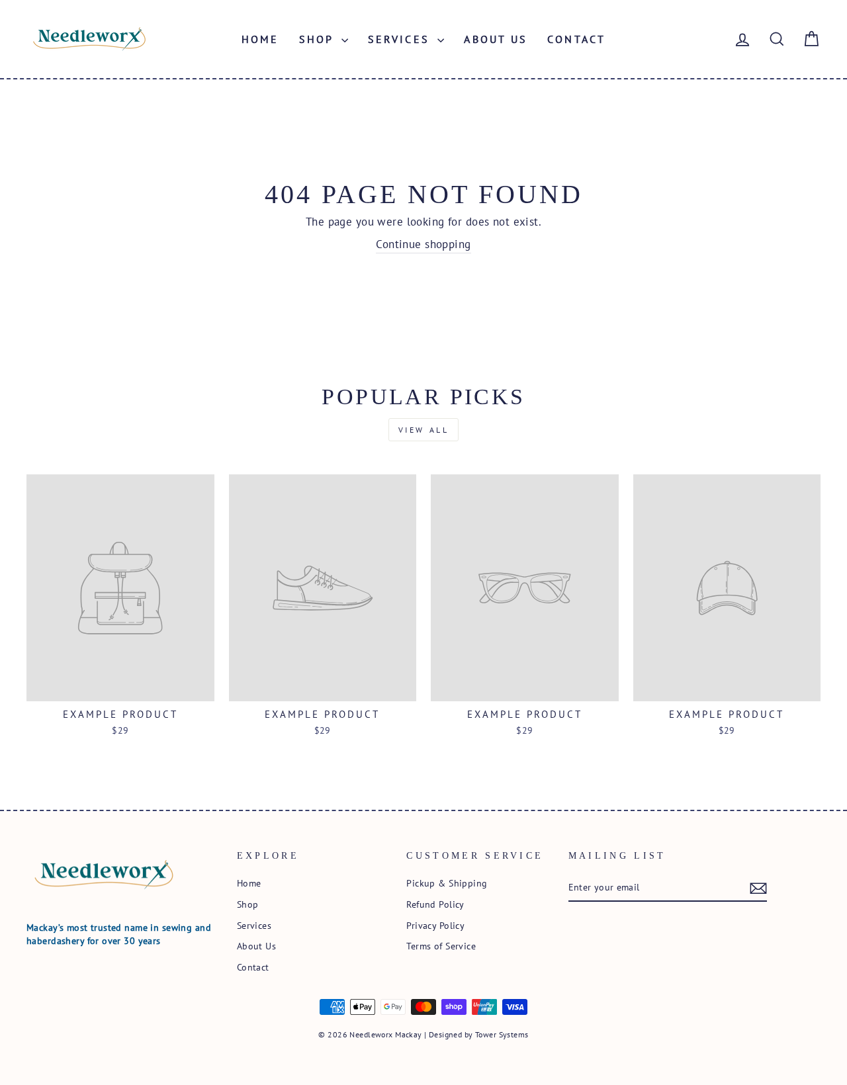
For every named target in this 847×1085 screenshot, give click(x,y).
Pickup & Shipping (446, 883)
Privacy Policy (435, 925)
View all (423, 430)
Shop (318, 39)
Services (401, 39)
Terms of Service (441, 945)
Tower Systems (502, 1034)
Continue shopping (423, 244)
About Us (495, 39)
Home (260, 39)
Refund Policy (435, 904)
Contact (576, 39)
